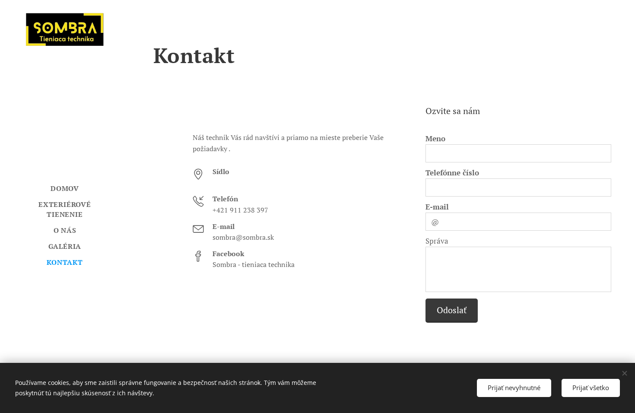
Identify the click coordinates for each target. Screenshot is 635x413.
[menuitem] (65, 189)
